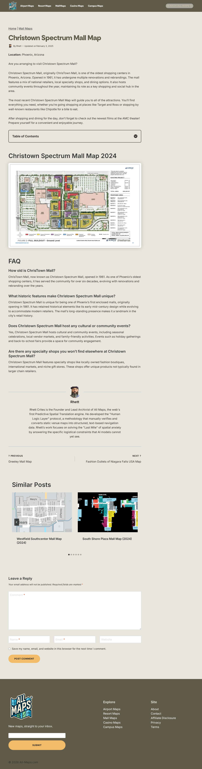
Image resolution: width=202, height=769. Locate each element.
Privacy (156, 722)
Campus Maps (95, 5)
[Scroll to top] (197, 758)
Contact (156, 713)
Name (15, 639)
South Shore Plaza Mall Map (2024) (107, 539)
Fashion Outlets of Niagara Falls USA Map (113, 458)
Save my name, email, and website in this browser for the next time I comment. (59, 648)
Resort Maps (44, 5)
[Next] (133, 522)
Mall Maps (60, 5)
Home (12, 28)
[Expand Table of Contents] (135, 136)
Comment (17, 595)
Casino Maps (77, 5)
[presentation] (42, 512)
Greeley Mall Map (20, 458)
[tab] (69, 554)
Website (106, 639)
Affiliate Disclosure (163, 718)
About (155, 709)
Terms (155, 727)
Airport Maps (27, 5)
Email (60, 639)
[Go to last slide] (16, 522)
